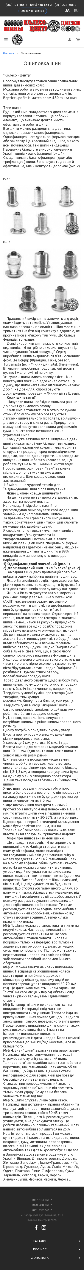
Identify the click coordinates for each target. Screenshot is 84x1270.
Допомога (40, 1257)
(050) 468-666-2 (41, 5)
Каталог (40, 1240)
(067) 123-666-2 (16, 5)
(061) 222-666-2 (65, 5)
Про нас (40, 1249)
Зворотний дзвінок (33, 11)
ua (67, 10)
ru (76, 10)
